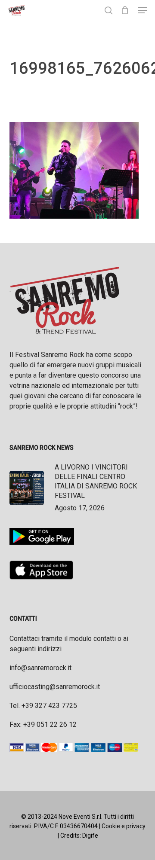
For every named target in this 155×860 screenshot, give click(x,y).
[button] (142, 10)
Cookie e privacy (124, 826)
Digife (90, 835)
